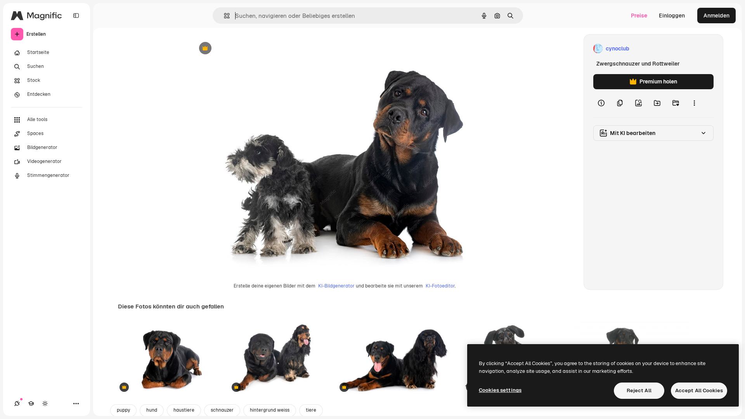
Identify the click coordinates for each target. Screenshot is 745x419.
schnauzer (222, 410)
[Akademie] (31, 403)
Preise (639, 15)
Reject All (639, 390)
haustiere (183, 410)
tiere (311, 410)
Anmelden (716, 15)
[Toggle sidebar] (76, 15)
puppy (123, 410)
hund (151, 410)
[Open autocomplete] (223, 16)
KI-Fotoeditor (440, 286)
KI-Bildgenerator (336, 286)
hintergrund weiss (269, 410)
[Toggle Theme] (45, 403)
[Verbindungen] (17, 403)
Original (241, 48)
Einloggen (672, 15)
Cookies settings (500, 390)
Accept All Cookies (699, 390)
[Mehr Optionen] (694, 103)
